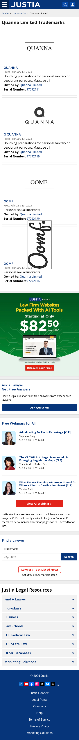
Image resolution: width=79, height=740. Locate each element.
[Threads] (42, 684)
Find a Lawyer (13, 540)
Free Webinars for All (19, 423)
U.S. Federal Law (17, 635)
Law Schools (14, 626)
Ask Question (39, 407)
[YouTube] (26, 684)
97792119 (33, 156)
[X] (53, 684)
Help (39, 713)
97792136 (33, 281)
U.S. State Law (15, 644)
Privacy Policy (39, 726)
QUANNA (11, 67)
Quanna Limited (31, 85)
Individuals (12, 608)
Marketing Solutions (20, 662)
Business (11, 617)
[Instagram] (37, 684)
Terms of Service (39, 719)
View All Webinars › (39, 503)
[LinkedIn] (21, 684)
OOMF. (9, 201)
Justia (5, 13)
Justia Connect (39, 693)
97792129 (33, 219)
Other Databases (17, 653)
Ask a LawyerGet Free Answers (16, 387)
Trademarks (19, 13)
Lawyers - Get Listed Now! (39, 569)
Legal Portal (39, 699)
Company (39, 706)
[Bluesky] (47, 684)
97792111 (33, 89)
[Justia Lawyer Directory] (58, 684)
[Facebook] (31, 684)
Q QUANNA (12, 134)
